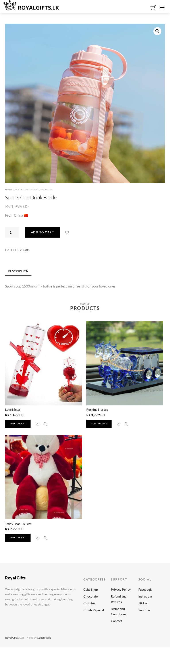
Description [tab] (18, 271)
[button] (157, 31)
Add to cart (42, 232)
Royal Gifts (11, 637)
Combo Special (93, 610)
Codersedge (44, 637)
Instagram (145, 596)
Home (9, 189)
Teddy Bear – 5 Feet (18, 524)
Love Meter (13, 409)
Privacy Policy (121, 589)
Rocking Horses (97, 409)
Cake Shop (90, 589)
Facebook (145, 589)
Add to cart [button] (18, 423)
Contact (116, 621)
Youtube (144, 610)
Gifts (18, 189)
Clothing (89, 603)
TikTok (142, 603)
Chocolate (90, 596)
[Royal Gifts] (31, 4)
